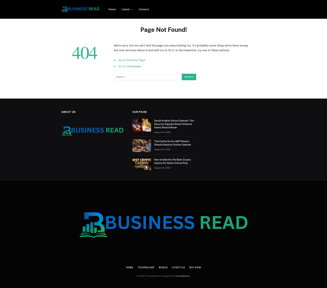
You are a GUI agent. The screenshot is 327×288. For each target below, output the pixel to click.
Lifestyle (178, 267)
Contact (144, 9)
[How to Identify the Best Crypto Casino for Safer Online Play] (141, 164)
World (163, 267)
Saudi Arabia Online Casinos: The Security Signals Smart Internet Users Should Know (174, 124)
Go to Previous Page (131, 60)
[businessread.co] (80, 9)
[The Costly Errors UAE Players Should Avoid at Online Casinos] (141, 145)
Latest (126, 9)
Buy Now (195, 267)
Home (112, 9)
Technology (146, 267)
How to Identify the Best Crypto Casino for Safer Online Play (172, 161)
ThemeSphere (182, 276)
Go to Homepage (129, 66)
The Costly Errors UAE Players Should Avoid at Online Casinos (172, 143)
